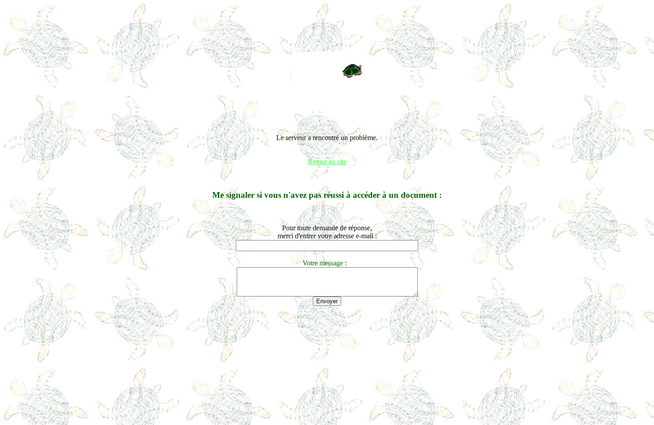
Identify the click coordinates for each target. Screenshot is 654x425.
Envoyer (327, 301)
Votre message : (327, 263)
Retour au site (327, 161)
